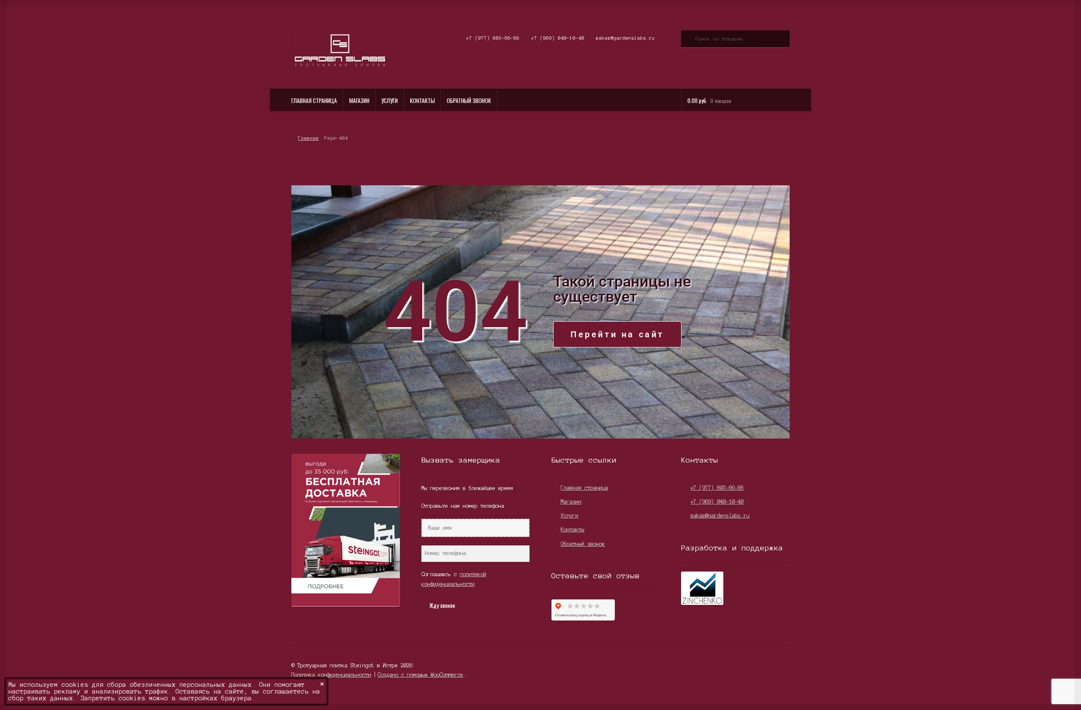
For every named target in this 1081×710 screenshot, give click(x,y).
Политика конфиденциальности (331, 674)
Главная (308, 138)
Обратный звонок (469, 100)
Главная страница (314, 100)
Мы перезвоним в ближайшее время (467, 488)
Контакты (422, 100)
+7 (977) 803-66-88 (492, 38)
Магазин (359, 100)
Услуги (389, 100)
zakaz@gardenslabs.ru (625, 38)
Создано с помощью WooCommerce (420, 674)
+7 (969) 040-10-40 (557, 38)
